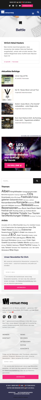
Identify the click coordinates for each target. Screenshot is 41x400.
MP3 (6, 205)
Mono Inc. (31, 237)
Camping (16, 194)
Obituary (19, 240)
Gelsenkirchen (16, 199)
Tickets (23, 213)
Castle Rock (23, 194)
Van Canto (35, 247)
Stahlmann (15, 245)
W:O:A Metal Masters (14, 43)
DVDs (12, 197)
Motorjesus (12, 240)
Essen (19, 197)
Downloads (5, 197)
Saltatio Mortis (23, 242)
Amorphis (4, 225)
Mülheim (11, 205)
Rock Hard (26, 208)
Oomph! (24, 240)
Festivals (26, 196)
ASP (9, 225)
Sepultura (32, 242)
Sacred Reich (12, 242)
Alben (5, 191)
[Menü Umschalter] (33, 13)
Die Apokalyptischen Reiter (23, 227)
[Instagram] (16, 5)
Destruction (10, 227)
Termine (14, 213)
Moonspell (4, 240)
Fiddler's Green (18, 232)
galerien (5, 199)
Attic (11, 225)
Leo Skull (35, 310)
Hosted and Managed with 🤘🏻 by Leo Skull (20, 388)
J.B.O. (12, 234)
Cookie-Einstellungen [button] (20, 397)
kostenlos (31, 203)
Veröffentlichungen (11, 215)
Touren (36, 213)
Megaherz (22, 238)
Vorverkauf (32, 216)
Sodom (9, 245)
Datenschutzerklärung (25, 281)
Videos (25, 215)
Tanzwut (14, 247)
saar (24, 211)
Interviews (26, 200)
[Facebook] (13, 5)
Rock (19, 208)
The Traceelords (23, 247)
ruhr (11, 210)
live (37, 202)
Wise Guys (14, 250)
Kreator (30, 235)
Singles (5, 213)
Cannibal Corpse (35, 225)
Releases (27, 205)
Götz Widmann (29, 232)
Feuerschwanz (6, 232)
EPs (15, 197)
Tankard (8, 248)
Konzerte (22, 202)
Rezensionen (9, 207)
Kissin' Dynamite (22, 235)
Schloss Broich (31, 211)
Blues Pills (26, 225)
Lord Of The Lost (12, 238)
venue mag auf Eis (21, 76)
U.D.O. (30, 247)
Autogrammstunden (29, 192)
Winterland (5, 250)
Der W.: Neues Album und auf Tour (27, 90)
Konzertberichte (8, 202)
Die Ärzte (15, 230)
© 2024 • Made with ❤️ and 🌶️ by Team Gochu (20, 385)
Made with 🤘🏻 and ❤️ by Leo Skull (20, 2)
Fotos (35, 197)
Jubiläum (31, 200)
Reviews (36, 205)
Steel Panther (25, 245)
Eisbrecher (27, 230)
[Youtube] (20, 5)
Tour (30, 213)
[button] (38, 12)
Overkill (4, 242)
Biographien (10, 194)
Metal (3, 205)
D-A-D (3, 227)
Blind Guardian (18, 225)
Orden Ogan (30, 240)
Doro (19, 230)
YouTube (38, 216)
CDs (30, 194)
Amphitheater (16, 191)
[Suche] (37, 180)
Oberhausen (18, 205)
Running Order (18, 211)
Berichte (4, 194)
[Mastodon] (9, 5)
